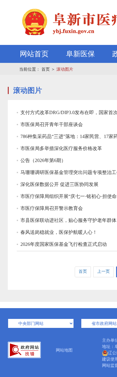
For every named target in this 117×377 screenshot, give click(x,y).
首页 (45, 69)
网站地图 (64, 350)
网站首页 (34, 54)
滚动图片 (64, 69)
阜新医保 (80, 54)
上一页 (103, 271)
